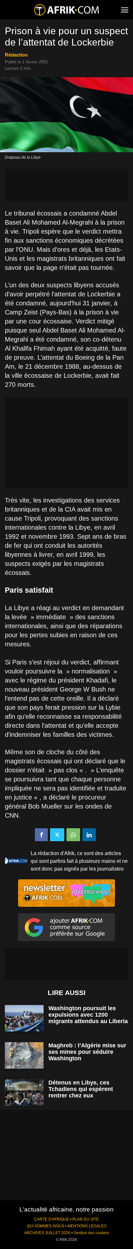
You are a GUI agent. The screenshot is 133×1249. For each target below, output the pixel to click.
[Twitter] (57, 834)
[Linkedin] (89, 834)
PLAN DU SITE (85, 1219)
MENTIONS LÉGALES (87, 1226)
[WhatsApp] (73, 834)
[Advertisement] (66, 185)
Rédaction (16, 55)
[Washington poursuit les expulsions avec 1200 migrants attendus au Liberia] (24, 1018)
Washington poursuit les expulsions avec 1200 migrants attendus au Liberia (88, 1014)
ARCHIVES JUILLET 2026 (47, 1233)
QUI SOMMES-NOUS (45, 1226)
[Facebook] (41, 834)
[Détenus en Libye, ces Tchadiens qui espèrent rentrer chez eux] (24, 1092)
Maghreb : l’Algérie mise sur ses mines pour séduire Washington (87, 1052)
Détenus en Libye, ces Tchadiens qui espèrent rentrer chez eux (80, 1089)
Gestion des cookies (91, 1233)
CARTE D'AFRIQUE (51, 1219)
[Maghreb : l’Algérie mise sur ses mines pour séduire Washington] (24, 1055)
